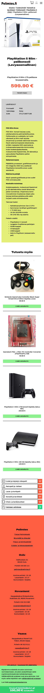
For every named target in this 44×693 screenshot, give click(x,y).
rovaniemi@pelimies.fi (22, 606)
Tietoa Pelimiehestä (22, 534)
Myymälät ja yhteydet (22, 538)
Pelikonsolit (20, 10)
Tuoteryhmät (21, 8)
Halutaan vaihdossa (13, 507)
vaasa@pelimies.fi (22, 648)
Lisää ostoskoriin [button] (22, 306)
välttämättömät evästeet (31, 678)
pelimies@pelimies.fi (22, 569)
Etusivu (12, 8)
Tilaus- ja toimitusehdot (22, 542)
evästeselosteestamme (18, 682)
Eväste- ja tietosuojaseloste (22, 545)
